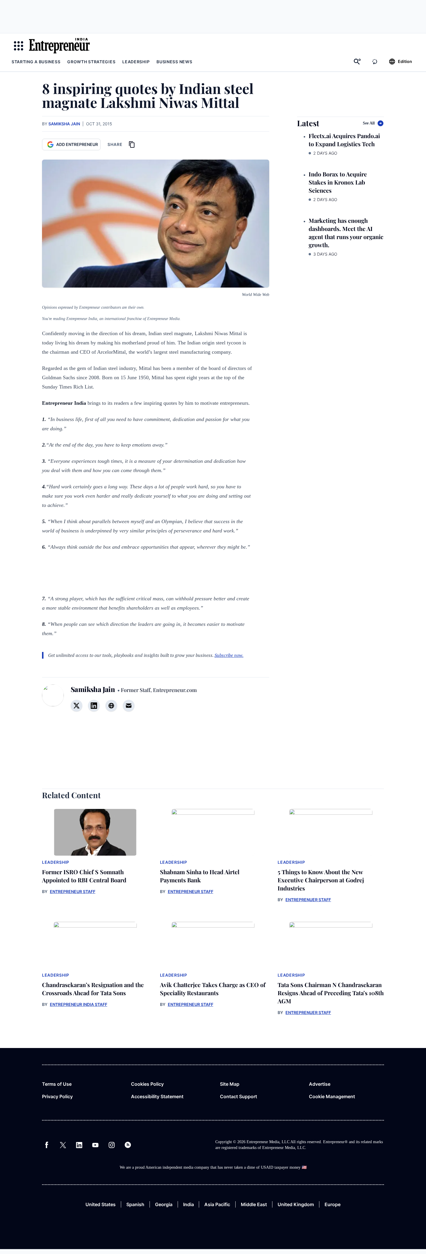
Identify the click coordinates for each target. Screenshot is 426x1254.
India (188, 1204)
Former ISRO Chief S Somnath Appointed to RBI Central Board (84, 876)
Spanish (135, 1204)
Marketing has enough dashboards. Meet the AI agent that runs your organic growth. (346, 232)
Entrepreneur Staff (72, 891)
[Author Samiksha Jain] (53, 701)
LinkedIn (79, 1145)
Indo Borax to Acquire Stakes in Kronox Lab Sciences (338, 182)
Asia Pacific (217, 1204)
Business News (174, 61)
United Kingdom (296, 1204)
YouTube (95, 1145)
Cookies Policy (147, 1084)
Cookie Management (332, 1096)
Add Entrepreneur (77, 144)
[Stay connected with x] (76, 705)
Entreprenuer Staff (308, 899)
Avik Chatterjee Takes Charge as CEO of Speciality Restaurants (212, 989)
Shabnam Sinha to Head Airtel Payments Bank (199, 876)
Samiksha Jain (64, 123)
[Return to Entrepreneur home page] (59, 45)
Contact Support (238, 1096)
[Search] (357, 61)
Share (115, 144)
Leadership (136, 61)
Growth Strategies (91, 61)
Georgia (163, 1204)
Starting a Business (36, 61)
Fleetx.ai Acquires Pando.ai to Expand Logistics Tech (344, 140)
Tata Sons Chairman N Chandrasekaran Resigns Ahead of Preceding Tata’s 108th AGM (331, 993)
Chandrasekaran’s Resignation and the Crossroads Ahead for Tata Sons (93, 989)
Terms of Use (57, 1084)
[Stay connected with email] (128, 705)
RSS (128, 1145)
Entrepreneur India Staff (78, 1004)
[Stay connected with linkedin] (94, 705)
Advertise (319, 1084)
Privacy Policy (57, 1096)
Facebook (46, 1145)
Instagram (111, 1145)
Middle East (254, 1204)
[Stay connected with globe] (111, 705)
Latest (308, 123)
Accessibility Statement (157, 1096)
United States (100, 1204)
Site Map (229, 1084)
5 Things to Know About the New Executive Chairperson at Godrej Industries (321, 880)
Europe (333, 1204)
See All (369, 123)
